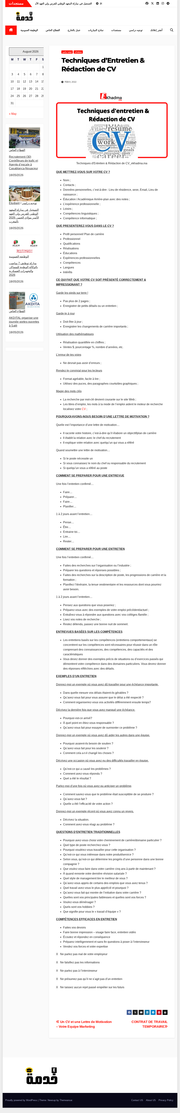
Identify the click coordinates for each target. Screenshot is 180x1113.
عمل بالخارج (74, 30)
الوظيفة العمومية (29, 30)
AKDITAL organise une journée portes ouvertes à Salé (24, 321)
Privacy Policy (166, 1100)
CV (83, 408)
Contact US (137, 1100)
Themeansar (66, 1100)
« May (13, 113)
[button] (171, 30)
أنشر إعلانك (156, 30)
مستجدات (116, 30)
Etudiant (14, 203)
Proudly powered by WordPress (21, 1100)
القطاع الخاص (53, 30)
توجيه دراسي (136, 30)
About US (151, 1100)
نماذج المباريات (96, 30)
